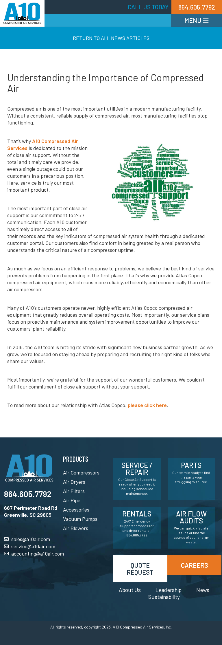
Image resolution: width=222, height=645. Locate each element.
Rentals (136, 514)
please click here (147, 405)
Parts (191, 465)
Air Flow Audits (191, 517)
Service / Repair (136, 468)
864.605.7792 (27, 494)
